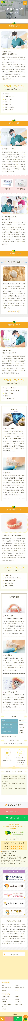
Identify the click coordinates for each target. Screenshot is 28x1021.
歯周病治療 (4, 999)
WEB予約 (14, 811)
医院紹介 (17, 985)
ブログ (16, 990)
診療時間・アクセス (19, 988)
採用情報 (4, 990)
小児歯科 (17, 996)
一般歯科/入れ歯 (5, 996)
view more (12, 311)
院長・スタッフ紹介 (6, 988)
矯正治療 (4, 1002)
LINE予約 (14, 818)
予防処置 (17, 999)
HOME (3, 985)
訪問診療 (4, 1009)
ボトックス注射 (18, 1004)
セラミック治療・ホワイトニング (7, 1005)
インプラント (18, 1002)
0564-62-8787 (15, 805)
